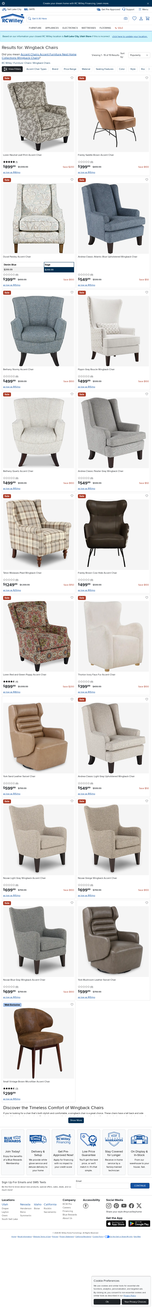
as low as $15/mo (86, 172)
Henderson (26, 1208)
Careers (67, 1207)
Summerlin (25, 1215)
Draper (5, 1208)
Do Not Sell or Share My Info (121, 1237)
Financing (68, 1211)
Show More (77, 1120)
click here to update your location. (130, 36)
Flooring (105, 27)
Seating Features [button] (104, 69)
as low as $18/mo (11, 172)
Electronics (70, 27)
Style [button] (133, 69)
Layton (5, 1212)
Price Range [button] (70, 69)
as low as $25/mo (12, 590)
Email (79, 1181)
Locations (8, 1200)
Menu (145, 9)
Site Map (137, 1237)
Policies (55, 1237)
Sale (120, 27)
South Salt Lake (10, 1219)
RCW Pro (67, 1204)
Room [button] (144, 69)
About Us (67, 1218)
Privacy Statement (67, 1237)
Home (13, 1237)
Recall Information (25, 1237)
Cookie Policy (98, 1237)
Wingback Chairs (41, 63)
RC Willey (7, 63)
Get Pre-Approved (111, 9)
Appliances (52, 27)
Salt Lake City (14, 9)
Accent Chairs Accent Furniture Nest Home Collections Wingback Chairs (39, 56)
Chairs (28, 63)
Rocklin (48, 1208)
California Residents (83, 1237)
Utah (5, 1204)
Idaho (37, 1204)
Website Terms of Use (42, 1237)
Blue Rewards (70, 1214)
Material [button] (86, 69)
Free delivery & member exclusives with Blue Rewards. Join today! (76, 3)
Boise (37, 1208)
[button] (19, 3)
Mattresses (89, 27)
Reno (23, 1212)
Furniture (35, 27)
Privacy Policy (130, 1295)
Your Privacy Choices (135, 1301)
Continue (140, 1185)
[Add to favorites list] (72, 78)
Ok (107, 1301)
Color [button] (122, 69)
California (50, 1204)
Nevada (25, 1204)
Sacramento (50, 1212)
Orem (5, 1215)
